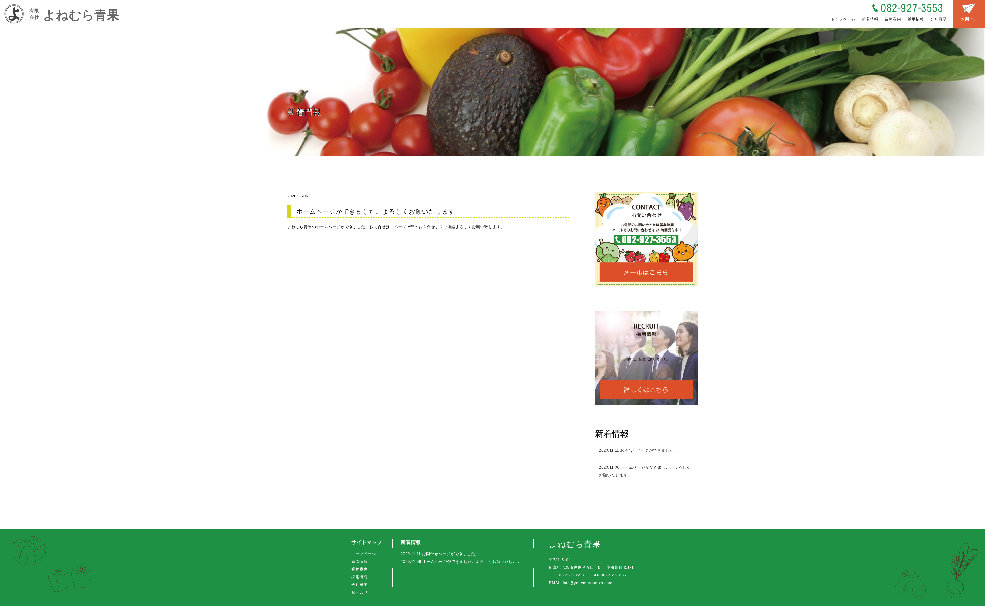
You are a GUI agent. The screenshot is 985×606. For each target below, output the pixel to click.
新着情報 (870, 19)
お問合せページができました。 (638, 450)
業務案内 (893, 19)
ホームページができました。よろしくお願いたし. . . (460, 561)
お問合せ (969, 19)
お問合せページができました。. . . (443, 554)
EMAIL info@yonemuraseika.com (581, 583)
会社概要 (938, 19)
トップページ (843, 19)
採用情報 (916, 19)
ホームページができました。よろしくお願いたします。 (645, 471)
